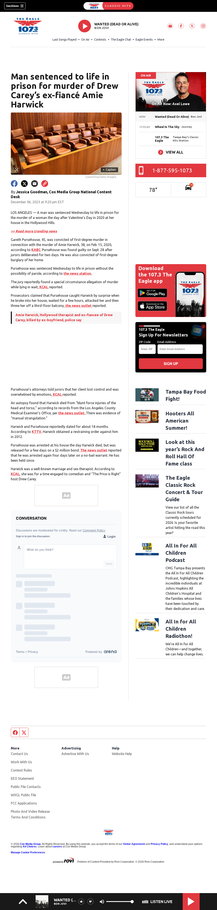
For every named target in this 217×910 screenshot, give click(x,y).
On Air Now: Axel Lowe (171, 104)
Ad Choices (30, 846)
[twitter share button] (24, 183)
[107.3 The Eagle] (108, 6)
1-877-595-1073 (172, 170)
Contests (100, 39)
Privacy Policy (159, 844)
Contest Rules (21, 770)
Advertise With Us (75, 754)
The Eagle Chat (121, 39)
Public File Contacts (26, 787)
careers (57, 846)
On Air (85, 39)
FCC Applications (24, 803)
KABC (35, 250)
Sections (12, 6)
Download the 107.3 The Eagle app (155, 274)
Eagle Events (144, 39)
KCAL (44, 287)
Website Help (122, 754)
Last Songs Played (65, 39)
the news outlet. (72, 413)
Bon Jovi (101, 28)
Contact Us (19, 754)
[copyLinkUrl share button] (44, 183)
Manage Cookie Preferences (28, 852)
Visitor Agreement (134, 844)
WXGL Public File (23, 795)
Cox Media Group (30, 844)
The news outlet (93, 450)
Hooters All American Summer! (180, 421)
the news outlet (78, 305)
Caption (109, 169)
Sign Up (171, 363)
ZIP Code (145, 342)
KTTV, (37, 432)
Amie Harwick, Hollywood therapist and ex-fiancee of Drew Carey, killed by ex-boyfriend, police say (64, 317)
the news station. (78, 273)
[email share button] (34, 183)
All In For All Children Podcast (181, 553)
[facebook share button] (14, 183)
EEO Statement (22, 778)
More (160, 39)
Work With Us (21, 762)
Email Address (166, 342)
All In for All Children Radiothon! (181, 629)
